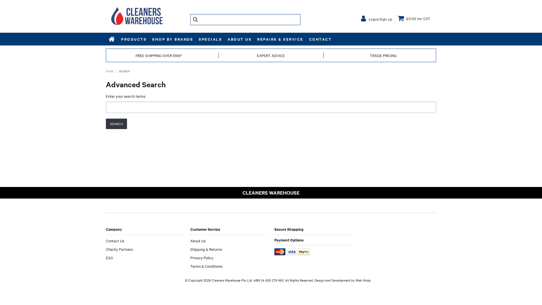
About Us (240, 39)
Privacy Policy (201, 257)
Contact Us (115, 240)
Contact (320, 39)
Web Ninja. (363, 280)
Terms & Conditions (206, 266)
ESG (109, 257)
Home (112, 39)
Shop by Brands (172, 39)
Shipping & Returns (206, 249)
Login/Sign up (380, 19)
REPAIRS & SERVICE (280, 39)
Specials (210, 39)
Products (134, 39)
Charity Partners (119, 249)
